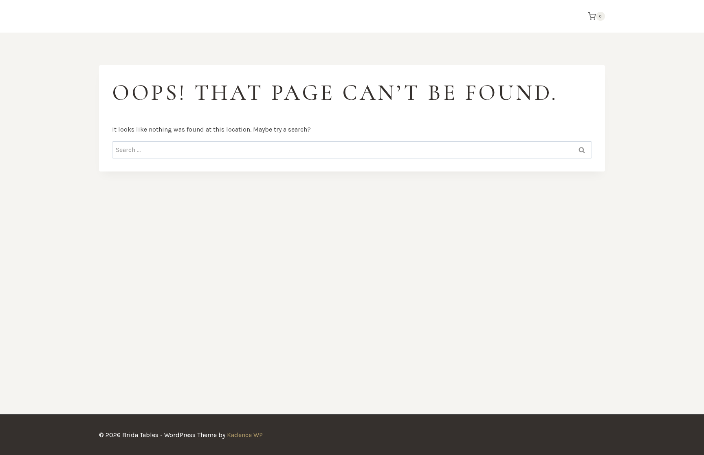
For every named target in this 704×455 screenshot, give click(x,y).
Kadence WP (245, 435)
